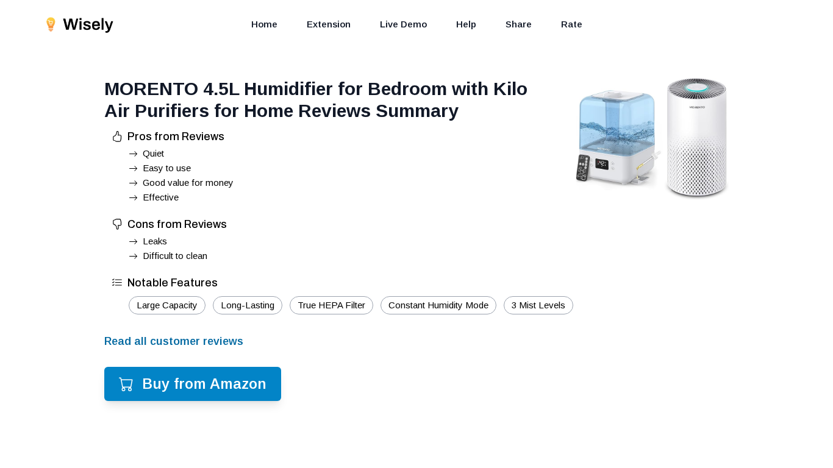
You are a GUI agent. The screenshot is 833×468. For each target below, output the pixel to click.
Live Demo (403, 24)
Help (466, 24)
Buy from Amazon (204, 383)
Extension (329, 24)
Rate (571, 24)
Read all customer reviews (173, 341)
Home (264, 24)
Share (519, 24)
